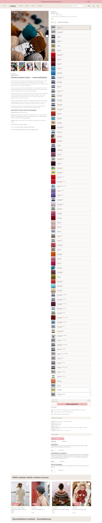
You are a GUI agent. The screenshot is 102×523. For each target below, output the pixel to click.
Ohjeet (27, 6)
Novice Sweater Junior (26, 117)
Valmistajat (16, 9)
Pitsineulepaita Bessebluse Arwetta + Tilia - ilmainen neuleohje (27, 129)
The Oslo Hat (44, 116)
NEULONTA (39, 6)
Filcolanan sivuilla (14, 120)
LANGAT (20, 6)
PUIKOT (33, 6)
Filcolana (20, 9)
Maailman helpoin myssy (15, 112)
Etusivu (12, 9)
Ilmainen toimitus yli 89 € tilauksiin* (51, 1)
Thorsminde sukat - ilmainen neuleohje (20, 124)
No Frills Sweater (19, 116)
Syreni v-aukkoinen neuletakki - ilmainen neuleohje (25, 127)
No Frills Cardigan (31, 116)
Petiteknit (12, 114)
